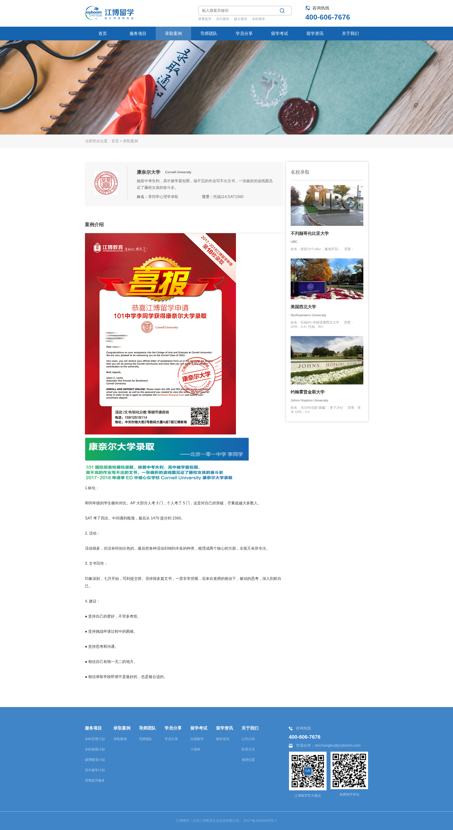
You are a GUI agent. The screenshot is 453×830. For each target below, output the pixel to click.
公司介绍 (248, 739)
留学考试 (279, 33)
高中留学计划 (95, 770)
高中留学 (222, 19)
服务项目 (138, 33)
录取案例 (173, 33)
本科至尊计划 (95, 739)
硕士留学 (240, 19)
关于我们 (350, 33)
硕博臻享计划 (95, 760)
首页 (102, 33)
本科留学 (258, 19)
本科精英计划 (95, 749)
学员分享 (244, 33)
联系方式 (248, 749)
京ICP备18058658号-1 (260, 820)
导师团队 (208, 33)
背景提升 (204, 19)
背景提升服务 (95, 780)
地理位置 (248, 760)
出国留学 (197, 739)
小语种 (195, 749)
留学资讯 (314, 33)
